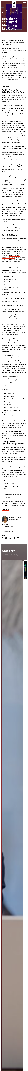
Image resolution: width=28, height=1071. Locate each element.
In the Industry (11, 555)
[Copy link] (18, 538)
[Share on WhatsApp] (14, 538)
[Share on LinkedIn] (6, 538)
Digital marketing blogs (13, 11)
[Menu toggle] (24, 3)
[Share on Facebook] (2, 538)
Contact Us (5, 86)
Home (3, 11)
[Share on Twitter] (10, 538)
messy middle (20, 399)
